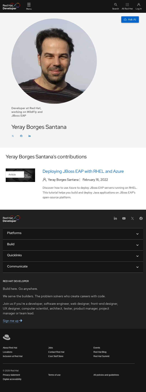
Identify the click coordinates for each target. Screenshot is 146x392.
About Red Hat (10, 348)
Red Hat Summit (101, 356)
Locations (7, 352)
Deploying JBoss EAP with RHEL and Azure (83, 171)
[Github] (21, 136)
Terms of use (54, 375)
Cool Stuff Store (55, 356)
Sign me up (11, 321)
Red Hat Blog (99, 352)
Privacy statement (11, 375)
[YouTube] (124, 219)
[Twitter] (12, 136)
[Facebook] (141, 219)
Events (96, 348)
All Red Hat (127, 8)
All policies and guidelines (106, 375)
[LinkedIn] (29, 136)
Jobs (50, 348)
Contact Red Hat (56, 352)
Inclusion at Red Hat (12, 356)
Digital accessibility (12, 379)
